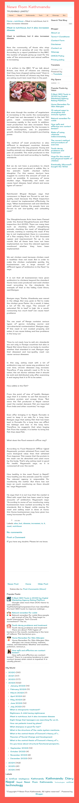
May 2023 (16, 700)
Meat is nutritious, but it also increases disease (32, 716)
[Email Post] (11, 520)
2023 (11, 683)
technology (14, 785)
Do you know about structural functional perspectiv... (35, 744)
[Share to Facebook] (18, 520)
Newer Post (13, 584)
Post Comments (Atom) (34, 589)
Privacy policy (57, 60)
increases (35, 523)
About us (55, 33)
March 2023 (17, 693)
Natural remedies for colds (24, 613)
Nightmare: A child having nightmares (27, 713)
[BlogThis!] (16, 520)
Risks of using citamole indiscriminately (58, 134)
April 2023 (16, 696)
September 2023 (19, 748)
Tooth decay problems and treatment (29, 625)
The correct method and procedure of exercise (60, 142)
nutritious (18, 21)
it (44, 523)
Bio (64, 15)
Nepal (20, 15)
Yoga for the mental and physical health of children (61, 158)
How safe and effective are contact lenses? (61, 126)
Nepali (19, 782)
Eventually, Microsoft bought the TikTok (61, 165)
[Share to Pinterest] (19, 520)
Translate (57, 74)
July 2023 (16, 707)
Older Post (43, 584)
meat (9, 526)
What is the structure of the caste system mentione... (35, 730)
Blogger (39, 794)
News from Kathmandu (28, 7)
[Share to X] (17, 520)
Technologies (60, 782)
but (20, 523)
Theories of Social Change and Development (31, 737)
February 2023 (18, 689)
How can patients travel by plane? (26, 723)
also (16, 523)
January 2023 (18, 686)
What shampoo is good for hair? (25, 727)
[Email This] (15, 520)
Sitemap (55, 15)
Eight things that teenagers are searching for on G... (34, 720)
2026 (11, 770)
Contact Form (57, 40)
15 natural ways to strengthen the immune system (60, 112)
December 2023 (19, 758)
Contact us (56, 48)
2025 (11, 766)
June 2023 (16, 703)
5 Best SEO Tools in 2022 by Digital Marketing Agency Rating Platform (30, 599)
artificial (69, 782)
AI (47, 15)
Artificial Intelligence (19, 779)
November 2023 (19, 755)
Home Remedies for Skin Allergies (28, 638)
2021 (11, 676)
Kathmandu (30, 15)
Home (11, 15)
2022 (11, 679)
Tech (40, 15)
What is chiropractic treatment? (25, 710)
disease (26, 523)
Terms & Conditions (60, 37)
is (42, 523)
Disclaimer (56, 44)
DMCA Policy (57, 56)
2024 (11, 763)
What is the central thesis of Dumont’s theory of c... (34, 733)
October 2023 (18, 751)
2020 (12, 672)
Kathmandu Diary (59, 778)
